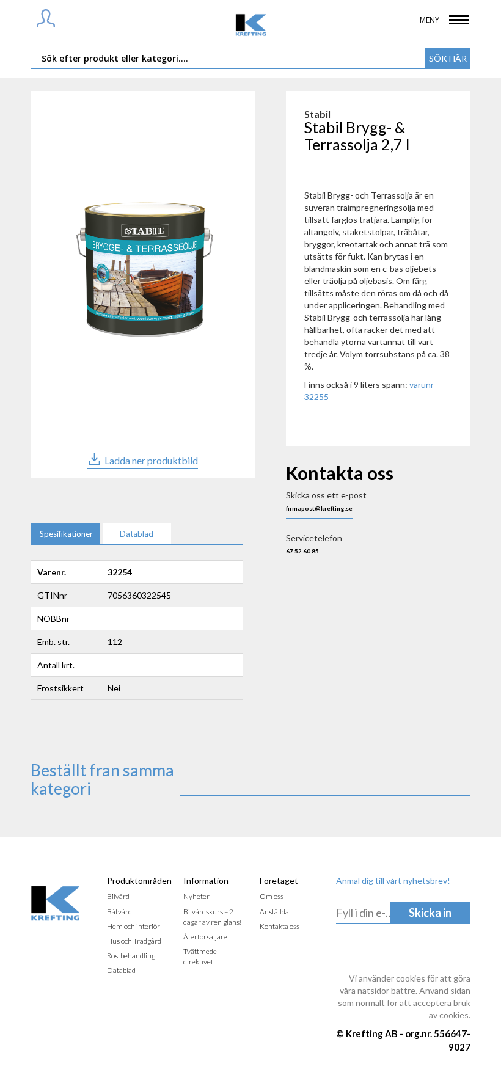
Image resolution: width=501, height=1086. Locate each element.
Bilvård (118, 896)
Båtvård (119, 911)
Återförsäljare (205, 936)
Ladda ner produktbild (151, 460)
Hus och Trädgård (134, 941)
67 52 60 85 (302, 551)
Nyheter (196, 896)
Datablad (121, 970)
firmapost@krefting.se (319, 508)
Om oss (271, 896)
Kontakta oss (279, 926)
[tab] (65, 534)
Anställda (274, 911)
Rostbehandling (131, 955)
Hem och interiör (133, 926)
